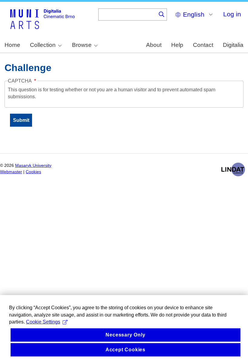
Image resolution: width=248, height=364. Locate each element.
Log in (232, 14)
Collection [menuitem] (43, 45)
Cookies (33, 172)
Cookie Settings (43, 321)
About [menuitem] (154, 45)
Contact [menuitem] (203, 45)
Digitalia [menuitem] (233, 45)
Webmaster (11, 172)
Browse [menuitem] (82, 45)
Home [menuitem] (12, 45)
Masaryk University (33, 165)
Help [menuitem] (177, 45)
